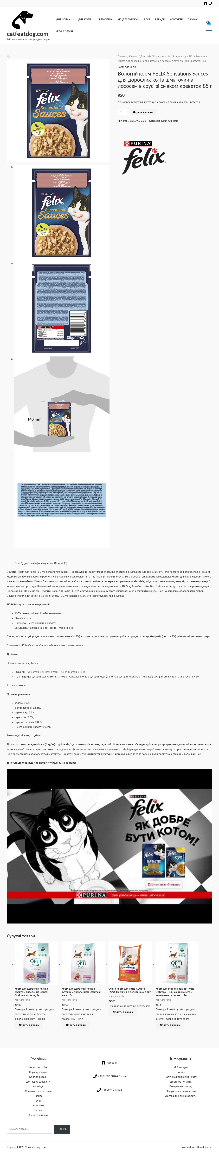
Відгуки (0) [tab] (60, 563)
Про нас (193, 19)
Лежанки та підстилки (38, 1091)
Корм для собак (38, 1067)
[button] (8, 57)
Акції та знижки (128, 19)
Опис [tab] (18, 563)
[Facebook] (205, 3)
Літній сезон (64, 31)
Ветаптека (106, 19)
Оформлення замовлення (181, 1091)
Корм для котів (161, 56)
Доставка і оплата (180, 1082)
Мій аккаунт (180, 1067)
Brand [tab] (51, 563)
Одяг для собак (38, 1077)
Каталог (133, 56)
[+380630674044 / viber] (210, 3)
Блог (147, 19)
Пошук (62, 1129)
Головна (122, 56)
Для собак (63, 19)
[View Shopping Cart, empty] (209, 26)
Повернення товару (180, 1086)
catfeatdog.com (27, 34)
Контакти (176, 19)
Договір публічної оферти (180, 1096)
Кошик (181, 1072)
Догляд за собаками (38, 1082)
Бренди (160, 19)
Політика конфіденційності (180, 1077)
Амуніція (38, 1086)
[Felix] (143, 153)
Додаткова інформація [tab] (34, 563)
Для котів (84, 19)
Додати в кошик (143, 112)
